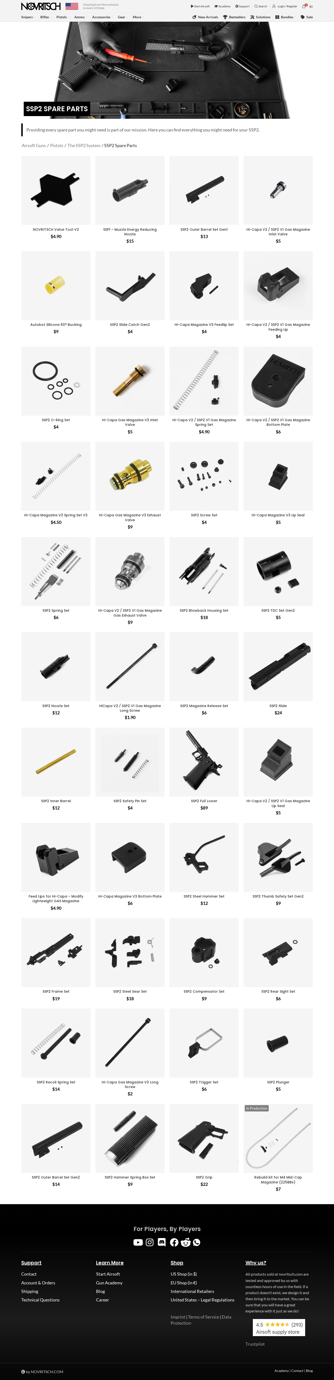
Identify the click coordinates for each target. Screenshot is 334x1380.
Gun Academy (109, 1282)
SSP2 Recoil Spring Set (56, 1082)
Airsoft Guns (34, 145)
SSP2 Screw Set (204, 515)
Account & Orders (38, 1282)
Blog (100, 1291)
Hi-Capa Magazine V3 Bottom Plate (130, 896)
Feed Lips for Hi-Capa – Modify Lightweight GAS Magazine (56, 899)
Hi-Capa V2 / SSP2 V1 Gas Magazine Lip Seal (278, 803)
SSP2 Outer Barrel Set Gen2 (56, 1177)
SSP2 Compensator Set (204, 991)
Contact (29, 1274)
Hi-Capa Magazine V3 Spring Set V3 (56, 515)
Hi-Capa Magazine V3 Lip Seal (278, 515)
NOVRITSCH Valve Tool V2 (56, 229)
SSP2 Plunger (278, 1082)
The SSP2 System (83, 145)
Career (102, 1299)
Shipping (29, 1291)
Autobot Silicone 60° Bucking (56, 324)
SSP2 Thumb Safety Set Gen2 (278, 896)
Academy (224, 6)
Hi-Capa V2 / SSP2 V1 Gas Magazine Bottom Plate (278, 422)
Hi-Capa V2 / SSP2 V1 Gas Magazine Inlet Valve (278, 232)
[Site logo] (41, 6)
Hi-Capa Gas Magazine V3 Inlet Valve (130, 422)
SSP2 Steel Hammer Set (204, 896)
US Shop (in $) (184, 1274)
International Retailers (192, 1291)
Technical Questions (40, 1299)
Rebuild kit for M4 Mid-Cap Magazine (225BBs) (278, 1180)
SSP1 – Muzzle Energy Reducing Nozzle (130, 232)
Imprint (178, 1317)
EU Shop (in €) (184, 1282)
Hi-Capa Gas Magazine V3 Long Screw (130, 1085)
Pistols (56, 145)
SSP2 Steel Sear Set (130, 991)
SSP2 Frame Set (56, 991)
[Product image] (130, 190)
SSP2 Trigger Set (204, 1082)
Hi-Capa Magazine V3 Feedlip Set (204, 324)
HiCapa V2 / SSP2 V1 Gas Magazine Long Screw (130, 708)
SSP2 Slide (278, 705)
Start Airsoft (202, 6)
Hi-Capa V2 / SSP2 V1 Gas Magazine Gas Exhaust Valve (130, 613)
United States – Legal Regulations (202, 1299)
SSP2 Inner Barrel (56, 801)
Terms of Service (203, 1317)
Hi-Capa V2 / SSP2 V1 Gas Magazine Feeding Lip (278, 327)
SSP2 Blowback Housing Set (204, 610)
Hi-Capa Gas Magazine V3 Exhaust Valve (130, 517)
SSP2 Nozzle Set (55, 705)
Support (243, 6)
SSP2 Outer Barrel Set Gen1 (204, 229)
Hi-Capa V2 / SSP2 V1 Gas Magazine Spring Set (204, 422)
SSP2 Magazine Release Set (204, 705)
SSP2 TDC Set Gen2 (278, 610)
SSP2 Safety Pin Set (129, 801)
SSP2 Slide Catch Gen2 (130, 324)
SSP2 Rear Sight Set (278, 991)
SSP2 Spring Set (56, 610)
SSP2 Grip (204, 1177)
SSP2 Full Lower (204, 801)
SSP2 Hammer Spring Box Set (130, 1177)
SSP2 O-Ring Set (56, 420)
